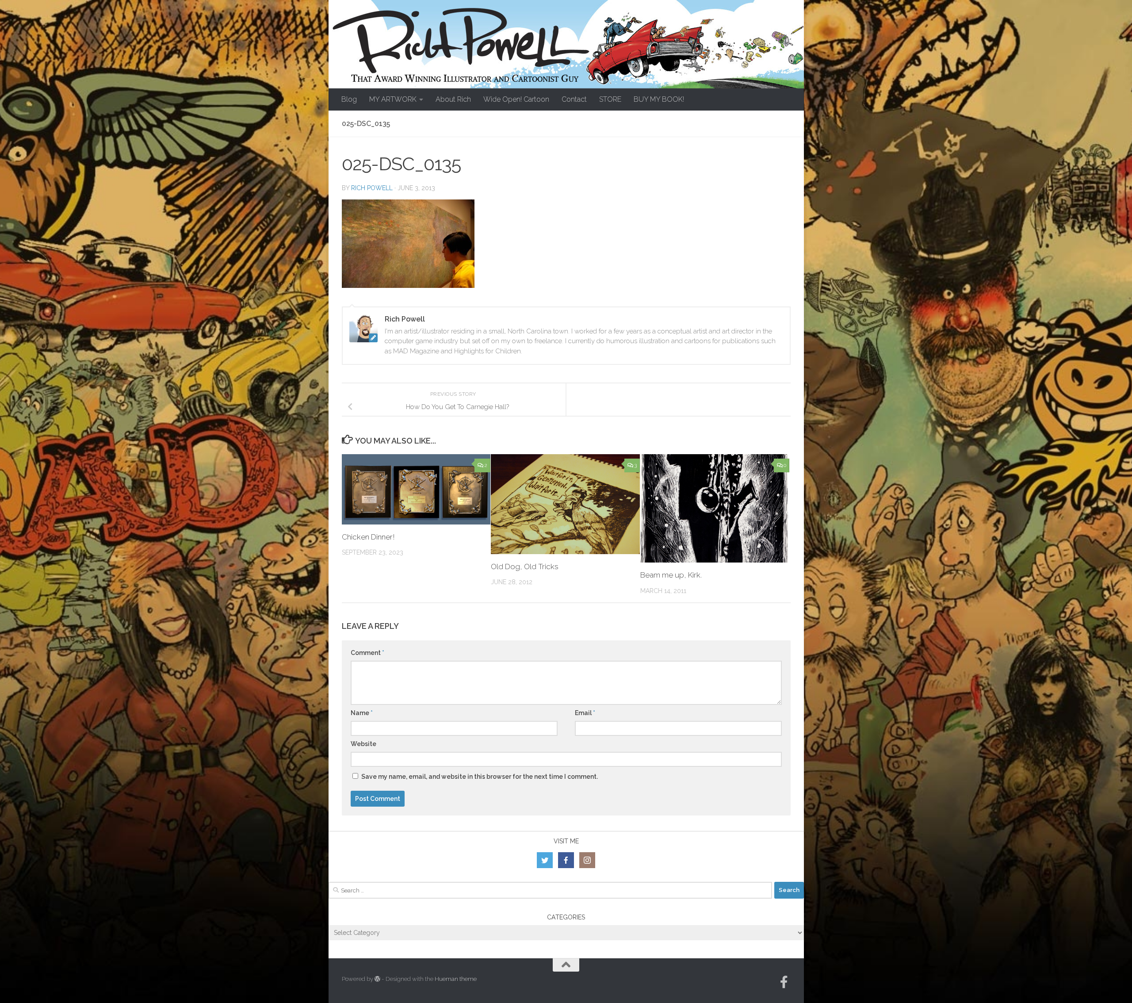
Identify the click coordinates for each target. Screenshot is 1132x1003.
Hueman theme (456, 979)
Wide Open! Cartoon (516, 99)
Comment (367, 652)
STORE (610, 99)
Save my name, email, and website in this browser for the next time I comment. (479, 776)
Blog (349, 99)
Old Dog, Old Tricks (524, 566)
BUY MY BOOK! (659, 99)
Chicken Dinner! (368, 536)
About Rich (453, 99)
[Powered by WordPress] (377, 979)
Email (585, 712)
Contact (574, 99)
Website (363, 743)
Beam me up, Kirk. (671, 574)
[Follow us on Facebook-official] (784, 982)
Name (362, 712)
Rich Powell (372, 187)
